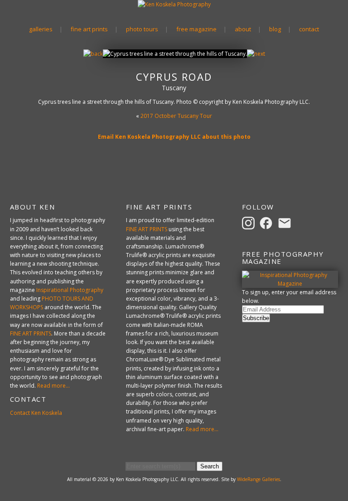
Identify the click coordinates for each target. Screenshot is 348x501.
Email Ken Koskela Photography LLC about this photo (174, 137)
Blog (275, 29)
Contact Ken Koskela (36, 413)
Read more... (53, 385)
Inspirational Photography (69, 290)
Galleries (41, 29)
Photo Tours (142, 29)
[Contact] (286, 223)
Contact (309, 29)
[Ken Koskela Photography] (174, 4)
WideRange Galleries (258, 479)
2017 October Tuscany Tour (176, 116)
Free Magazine (196, 29)
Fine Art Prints (89, 29)
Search (209, 466)
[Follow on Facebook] (267, 223)
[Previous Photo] (93, 54)
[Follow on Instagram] (249, 223)
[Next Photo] (256, 54)
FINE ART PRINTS (30, 333)
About (243, 29)
